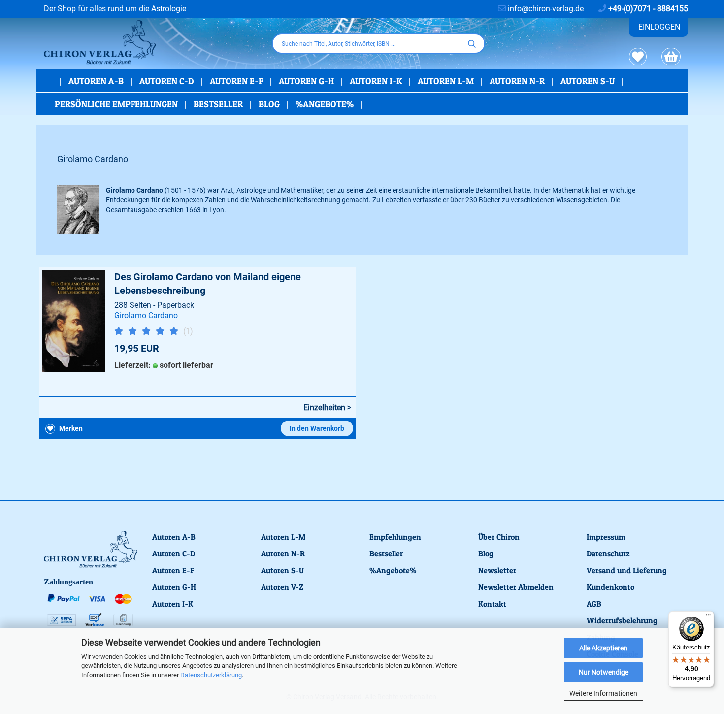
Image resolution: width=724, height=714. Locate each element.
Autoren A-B (97, 81)
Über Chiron (499, 537)
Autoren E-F (237, 81)
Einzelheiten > (327, 407)
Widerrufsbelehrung (622, 620)
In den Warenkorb (317, 428)
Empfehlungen (395, 537)
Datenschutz (608, 553)
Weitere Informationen (603, 693)
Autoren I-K (377, 81)
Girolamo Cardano (146, 315)
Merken (70, 428)
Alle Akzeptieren (603, 648)
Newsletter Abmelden (516, 587)
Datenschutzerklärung (211, 675)
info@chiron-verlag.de (545, 8)
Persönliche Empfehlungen (117, 104)
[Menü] (708, 617)
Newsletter (497, 570)
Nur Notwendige (603, 672)
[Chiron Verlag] (150, 42)
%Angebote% (326, 104)
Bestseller (219, 104)
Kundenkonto (610, 587)
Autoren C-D (167, 81)
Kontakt (492, 604)
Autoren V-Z (282, 587)
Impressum (606, 537)
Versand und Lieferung (627, 570)
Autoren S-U (588, 81)
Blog (270, 104)
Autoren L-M (447, 81)
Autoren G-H (307, 81)
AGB (594, 604)
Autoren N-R (518, 81)
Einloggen (659, 27)
